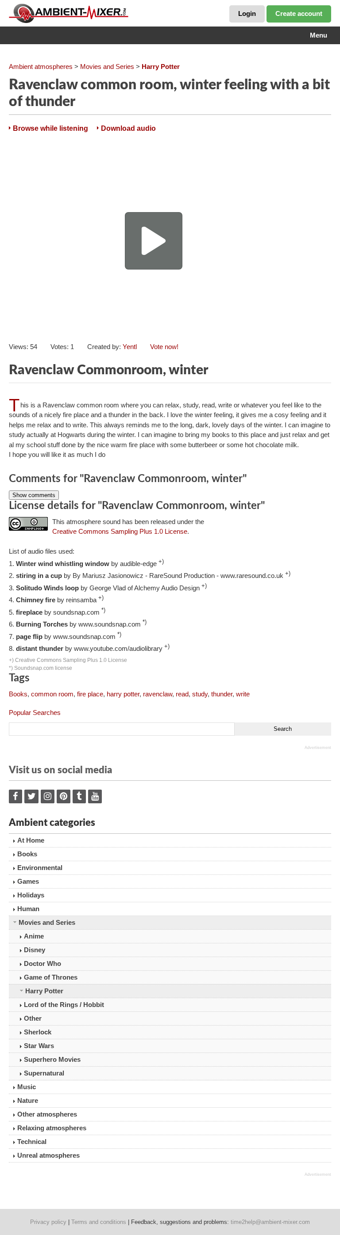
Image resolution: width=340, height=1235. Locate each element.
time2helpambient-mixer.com (270, 1222)
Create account (298, 13)
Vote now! (164, 346)
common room (52, 694)
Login (247, 13)
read (182, 694)
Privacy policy (48, 1222)
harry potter (123, 694)
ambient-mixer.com (75, 13)
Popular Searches (35, 712)
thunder (221, 694)
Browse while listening (50, 128)
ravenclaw (157, 694)
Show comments (33, 495)
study (200, 694)
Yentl (130, 346)
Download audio (128, 128)
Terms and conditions (98, 1222)
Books (18, 694)
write (243, 694)
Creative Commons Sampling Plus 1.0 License (119, 531)
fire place (90, 694)
